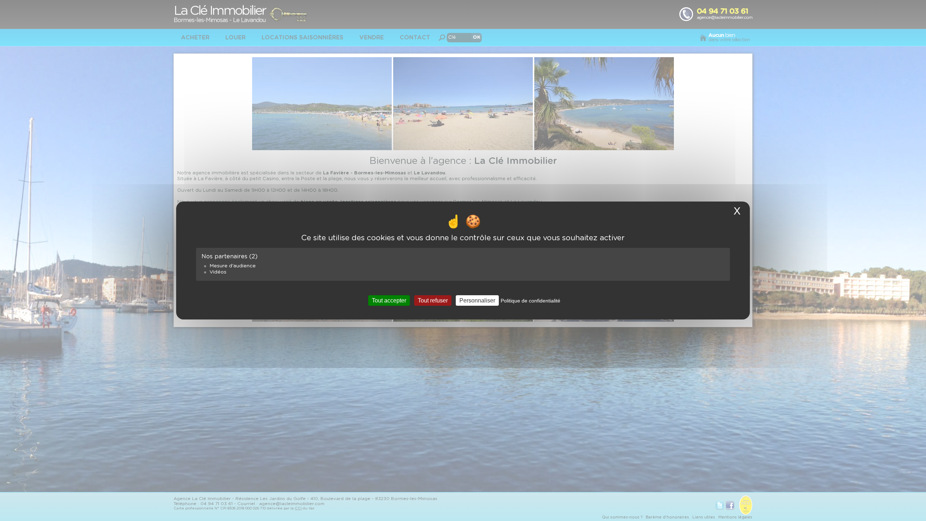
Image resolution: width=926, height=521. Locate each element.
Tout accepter (389, 300)
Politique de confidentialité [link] (530, 301)
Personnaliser (477, 300)
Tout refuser (433, 300)
